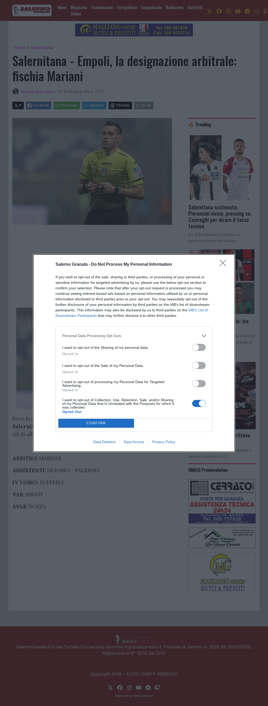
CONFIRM (96, 423)
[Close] (225, 265)
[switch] (199, 347)
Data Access (134, 442)
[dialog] (134, 353)
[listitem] (134, 336)
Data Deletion (104, 442)
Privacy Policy (163, 442)
